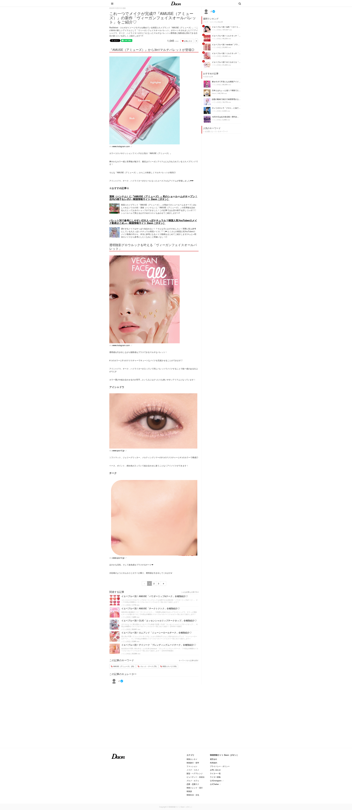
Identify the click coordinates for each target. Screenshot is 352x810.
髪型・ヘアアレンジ (195, 773)
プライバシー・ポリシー (220, 766)
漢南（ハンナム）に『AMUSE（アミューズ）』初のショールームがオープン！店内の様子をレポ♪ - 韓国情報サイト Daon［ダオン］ (153, 198)
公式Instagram (216, 780)
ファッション (192, 766)
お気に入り (188, 41)
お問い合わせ (215, 770)
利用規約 (213, 762)
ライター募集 (215, 777)
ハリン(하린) (126, 605)
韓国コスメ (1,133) (169, 666)
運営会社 (213, 759)
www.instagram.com (121, 146)
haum (214, 93)
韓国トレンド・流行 (195, 787)
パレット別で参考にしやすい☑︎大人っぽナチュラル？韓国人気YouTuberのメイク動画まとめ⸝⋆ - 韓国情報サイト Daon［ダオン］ (153, 222)
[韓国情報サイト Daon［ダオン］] (176, 3)
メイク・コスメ (193, 770)
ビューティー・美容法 (195, 777)
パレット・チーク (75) (148, 666)
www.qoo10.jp (118, 450)
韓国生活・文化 (193, 795)
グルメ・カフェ (193, 780)
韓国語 (189, 791)
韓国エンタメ (192, 759)
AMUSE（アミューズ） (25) (123, 666)
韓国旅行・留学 (193, 762)
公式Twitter (214, 784)
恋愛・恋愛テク (193, 784)
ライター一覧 (215, 773)
